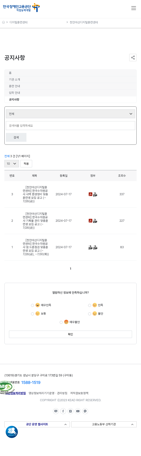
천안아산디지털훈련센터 (84, 22)
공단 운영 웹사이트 (37, 424)
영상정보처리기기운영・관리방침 (48, 393)
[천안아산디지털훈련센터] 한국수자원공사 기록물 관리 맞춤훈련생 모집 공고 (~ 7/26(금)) (35, 220)
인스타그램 (70, 411)
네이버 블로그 (56, 411)
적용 (26, 163)
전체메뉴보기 (134, 8)
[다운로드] (91, 194)
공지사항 (14, 99)
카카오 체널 (85, 411)
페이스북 (63, 411)
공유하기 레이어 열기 (133, 57)
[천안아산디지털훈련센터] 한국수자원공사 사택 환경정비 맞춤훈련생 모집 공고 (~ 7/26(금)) (35, 194)
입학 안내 (14, 93)
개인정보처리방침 (15, 393)
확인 (70, 334)
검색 (16, 137)
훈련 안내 (14, 86)
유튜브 (78, 411)
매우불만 (75, 322)
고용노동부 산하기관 (104, 424)
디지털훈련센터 (19, 22)
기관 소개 (14, 79)
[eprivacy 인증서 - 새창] (12, 427)
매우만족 (46, 305)
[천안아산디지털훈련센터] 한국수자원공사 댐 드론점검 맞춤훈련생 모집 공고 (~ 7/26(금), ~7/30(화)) (36, 247)
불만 (100, 313)
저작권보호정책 (79, 393)
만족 (100, 305)
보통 (43, 313)
